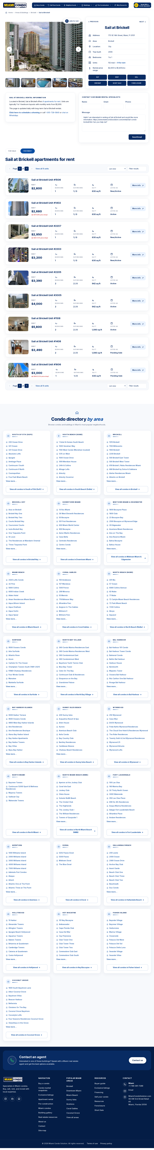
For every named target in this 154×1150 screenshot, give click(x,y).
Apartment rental (45, 1099)
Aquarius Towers (16, 936)
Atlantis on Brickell (117, 477)
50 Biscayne (64, 517)
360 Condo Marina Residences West (74, 651)
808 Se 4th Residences (119, 802)
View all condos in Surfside (26, 694)
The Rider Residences (118, 734)
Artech (11, 880)
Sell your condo (101, 1097)
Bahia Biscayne (115, 541)
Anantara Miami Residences (121, 529)
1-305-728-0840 (52, 112)
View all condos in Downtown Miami (77, 559)
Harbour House (115, 663)
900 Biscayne (64, 529)
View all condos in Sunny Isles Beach (77, 762)
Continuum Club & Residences (71, 675)
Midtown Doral (65, 860)
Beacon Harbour (15, 999)
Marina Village (115, 932)
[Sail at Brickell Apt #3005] (18, 301)
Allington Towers (16, 928)
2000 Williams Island (17, 857)
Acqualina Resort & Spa (69, 719)
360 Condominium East (68, 655)
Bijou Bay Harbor (15, 750)
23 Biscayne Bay (116, 517)
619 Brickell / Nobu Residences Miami (125, 465)
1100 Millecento (115, 446)
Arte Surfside (14, 651)
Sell (136, 77)
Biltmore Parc (64, 615)
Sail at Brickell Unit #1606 (46, 364)
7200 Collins (114, 607)
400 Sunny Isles (66, 715)
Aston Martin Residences (69, 533)
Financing (99, 1092)
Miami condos (44, 1108)
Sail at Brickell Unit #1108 (45, 318)
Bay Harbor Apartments (18, 738)
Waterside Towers (16, 800)
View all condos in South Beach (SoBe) (77, 489)
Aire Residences (15, 727)
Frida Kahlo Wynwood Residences (123, 727)
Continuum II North (16, 469)
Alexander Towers (16, 924)
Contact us (137, 1060)
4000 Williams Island (17, 864)
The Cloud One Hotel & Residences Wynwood (128, 731)
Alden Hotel (13, 595)
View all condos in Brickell (127, 489)
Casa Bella (63, 537)
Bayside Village (115, 920)
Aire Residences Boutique (19, 731)
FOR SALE (12, 151)
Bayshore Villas (15, 996)
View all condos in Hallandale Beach (127, 900)
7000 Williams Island (17, 868)
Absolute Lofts (15, 454)
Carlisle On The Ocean (18, 663)
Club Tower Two (66, 947)
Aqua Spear (13, 615)
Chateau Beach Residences (70, 750)
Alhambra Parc (65, 603)
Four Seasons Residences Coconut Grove (26, 1019)
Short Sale (117, 83)
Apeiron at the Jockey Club (70, 782)
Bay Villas (13, 746)
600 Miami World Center (69, 525)
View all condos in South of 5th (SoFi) (27, 489)
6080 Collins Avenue (118, 588)
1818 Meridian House (67, 462)
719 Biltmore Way (66, 599)
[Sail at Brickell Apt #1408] (18, 347)
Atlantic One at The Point (19, 884)
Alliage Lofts (64, 469)
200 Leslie (113, 853)
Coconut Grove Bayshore (19, 1011)
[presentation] (9, 49)
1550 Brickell (114, 450)
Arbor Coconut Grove (17, 992)
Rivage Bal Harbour (117, 682)
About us (42, 1121)
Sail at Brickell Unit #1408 (46, 341)
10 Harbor (12, 920)
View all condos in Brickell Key (27, 559)
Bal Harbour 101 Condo (118, 647)
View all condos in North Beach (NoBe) (127, 627)
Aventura (70, 1104)
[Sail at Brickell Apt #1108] (18, 324)
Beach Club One (116, 872)
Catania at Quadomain (18, 951)
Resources (99, 1101)
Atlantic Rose (14, 655)
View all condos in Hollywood (26, 967)
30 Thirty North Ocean (118, 790)
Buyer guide (100, 1083)
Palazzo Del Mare (116, 940)
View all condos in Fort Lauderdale (127, 832)
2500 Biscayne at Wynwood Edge (123, 521)
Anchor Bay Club (116, 864)
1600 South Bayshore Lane (20, 988)
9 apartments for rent (51, 101)
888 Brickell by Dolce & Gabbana (123, 469)
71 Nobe (112, 595)
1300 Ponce (64, 588)
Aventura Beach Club (68, 731)
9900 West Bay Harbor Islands (21, 723)
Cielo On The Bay (66, 671)
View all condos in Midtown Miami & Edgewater (128, 558)
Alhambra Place (115, 814)
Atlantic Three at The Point (20, 888)
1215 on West (64, 454)
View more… (11, 481)
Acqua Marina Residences (120, 806)
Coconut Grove (73, 1113)
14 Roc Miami (64, 510)
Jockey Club (64, 790)
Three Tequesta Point (18, 545)
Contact (41, 1126)
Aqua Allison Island (17, 603)
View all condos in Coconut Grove (26, 1035)
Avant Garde (114, 868)
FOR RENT (27, 151)
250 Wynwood (115, 715)
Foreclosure (136, 83)
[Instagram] (5, 1098)
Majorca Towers (15, 793)
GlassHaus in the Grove (19, 1023)
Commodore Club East (68, 951)
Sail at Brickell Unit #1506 (46, 179)
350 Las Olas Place (117, 798)
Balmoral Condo (116, 655)
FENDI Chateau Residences (20, 671)
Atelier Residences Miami (120, 473)
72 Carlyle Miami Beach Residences (124, 599)
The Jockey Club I (66, 810)
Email (130, 1090)
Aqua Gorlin (13, 611)
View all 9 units (42, 169)
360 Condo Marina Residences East (74, 647)
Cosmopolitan (14, 473)
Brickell (33, 12)
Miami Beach (72, 1095)
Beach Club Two (116, 880)
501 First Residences (67, 521)
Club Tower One (66, 940)
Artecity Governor (66, 477)
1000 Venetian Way (67, 446)
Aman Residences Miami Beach (22, 599)
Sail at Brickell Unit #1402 (46, 202)
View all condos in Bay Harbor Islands (26, 762)
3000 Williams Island (17, 860)
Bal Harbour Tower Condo (120, 651)
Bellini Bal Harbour (117, 659)
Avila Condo (64, 734)
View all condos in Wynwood (127, 762)
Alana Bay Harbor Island (19, 734)
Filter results (134, 169)
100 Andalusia (65, 580)
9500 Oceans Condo (17, 647)
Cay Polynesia (65, 936)
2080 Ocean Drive (116, 860)
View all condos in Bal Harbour (127, 694)
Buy (97, 77)
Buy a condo (43, 1083)
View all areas (72, 1117)
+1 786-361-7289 (135, 1086)
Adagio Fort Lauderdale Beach (122, 810)
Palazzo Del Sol (115, 944)
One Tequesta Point (17, 533)
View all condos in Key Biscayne (77, 967)
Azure (11, 659)
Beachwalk (114, 884)
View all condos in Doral (77, 900)
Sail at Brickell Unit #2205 (46, 272)
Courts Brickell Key (16, 521)
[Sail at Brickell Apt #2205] (18, 278)
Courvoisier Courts (16, 525)
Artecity (62, 473)
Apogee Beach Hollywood (19, 932)
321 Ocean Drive (15, 450)
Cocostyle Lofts (15, 1015)
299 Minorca (64, 592)
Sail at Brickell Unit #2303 (46, 249)
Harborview (114, 928)
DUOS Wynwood (116, 723)
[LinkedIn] (19, 1098)
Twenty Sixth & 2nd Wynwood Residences (127, 738)
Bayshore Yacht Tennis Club (71, 663)
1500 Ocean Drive (66, 458)
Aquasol (112, 615)
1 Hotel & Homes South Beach (71, 442)
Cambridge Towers (16, 947)
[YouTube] (12, 1098)
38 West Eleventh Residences (71, 513)
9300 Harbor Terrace (17, 715)
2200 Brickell (114, 454)
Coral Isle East (65, 786)
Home (10, 12)
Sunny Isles (71, 1099)
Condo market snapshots (44, 1089)
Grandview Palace (66, 682)
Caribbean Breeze (66, 746)
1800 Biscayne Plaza (118, 510)
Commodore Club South (69, 955)
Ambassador (64, 924)
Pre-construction (45, 1104)
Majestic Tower (115, 671)
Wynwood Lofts (115, 750)
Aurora (61, 727)
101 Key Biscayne (66, 920)
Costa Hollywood (16, 955)
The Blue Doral (65, 864)
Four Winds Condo (16, 675)
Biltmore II (63, 611)
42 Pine (12, 584)
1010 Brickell (114, 442)
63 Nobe (112, 592)
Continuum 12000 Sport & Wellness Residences (22, 787)
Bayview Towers (15, 782)
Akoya (111, 611)
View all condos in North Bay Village (77, 694)
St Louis (12, 537)
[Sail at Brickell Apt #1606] (18, 370)
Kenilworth (113, 667)
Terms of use (92, 1143)
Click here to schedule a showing (24, 112)
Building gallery (45, 1113)
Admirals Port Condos (18, 872)
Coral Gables (72, 1108)
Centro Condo (65, 545)
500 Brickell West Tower (119, 462)
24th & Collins (65, 465)
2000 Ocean (114, 857)
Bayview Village (116, 924)
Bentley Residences (67, 742)
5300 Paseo (64, 857)
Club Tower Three (66, 944)
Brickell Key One (15, 513)
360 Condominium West (69, 659)
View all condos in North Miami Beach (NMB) (77, 831)
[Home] (6, 12)
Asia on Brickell (15, 510)
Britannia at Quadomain (19, 944)
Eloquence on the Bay (68, 678)
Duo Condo (114, 888)
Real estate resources (47, 1117)
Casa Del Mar (64, 932)
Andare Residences (117, 817)
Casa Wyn (113, 719)
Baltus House (114, 545)
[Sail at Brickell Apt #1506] (18, 185)
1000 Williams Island (17, 853)
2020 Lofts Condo (16, 580)
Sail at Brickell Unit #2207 (46, 225)
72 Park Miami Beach (118, 603)
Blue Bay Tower (65, 667)
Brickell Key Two (15, 517)
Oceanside (113, 936)
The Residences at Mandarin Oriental (24, 541)
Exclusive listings (46, 1095)
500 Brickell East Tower (119, 458)
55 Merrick (63, 595)
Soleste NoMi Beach (67, 798)
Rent (117, 77)
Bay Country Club (66, 738)
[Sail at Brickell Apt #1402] (18, 208)
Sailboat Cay (14, 797)
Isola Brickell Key (16, 529)
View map (97, 83)
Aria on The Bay (116, 533)
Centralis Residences (68, 541)
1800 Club (113, 513)
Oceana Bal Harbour (117, 675)
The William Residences (69, 814)
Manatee (12, 678)
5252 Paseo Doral (66, 853)
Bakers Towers (15, 940)
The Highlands (65, 806)
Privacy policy (106, 1143)
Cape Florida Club (66, 928)
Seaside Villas (115, 955)
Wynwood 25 (114, 742)
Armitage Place (15, 462)
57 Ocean (113, 584)
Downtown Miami (73, 1091)
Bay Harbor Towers (17, 742)
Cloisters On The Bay (17, 1007)
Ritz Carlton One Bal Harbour (121, 678)
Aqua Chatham (15, 607)
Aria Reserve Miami (117, 537)
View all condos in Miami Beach (26, 627)
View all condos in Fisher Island (127, 967)
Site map (42, 1130)
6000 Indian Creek (16, 592)
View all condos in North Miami (26, 832)
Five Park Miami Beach (18, 477)
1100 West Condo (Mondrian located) (74, 450)
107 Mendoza (64, 584)
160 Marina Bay (115, 786)
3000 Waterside (116, 794)
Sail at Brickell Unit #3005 (46, 295)
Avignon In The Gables (68, 607)
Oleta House (64, 794)
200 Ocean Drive (16, 442)
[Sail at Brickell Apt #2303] (18, 254)
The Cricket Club (66, 802)
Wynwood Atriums (116, 746)
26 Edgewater (115, 525)
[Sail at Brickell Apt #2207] (18, 231)
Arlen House (64, 723)
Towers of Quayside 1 (68, 817)
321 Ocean (13, 446)
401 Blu (112, 580)
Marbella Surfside (16, 682)
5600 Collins (14, 588)
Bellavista (13, 1003)
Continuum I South (16, 465)
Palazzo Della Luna (117, 947)
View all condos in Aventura (27, 900)
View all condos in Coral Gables (77, 627)
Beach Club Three (116, 876)
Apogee (12, 458)
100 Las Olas (114, 782)
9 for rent (121, 63)
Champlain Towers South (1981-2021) (24, 667)
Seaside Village (115, 951)
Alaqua (11, 876)
